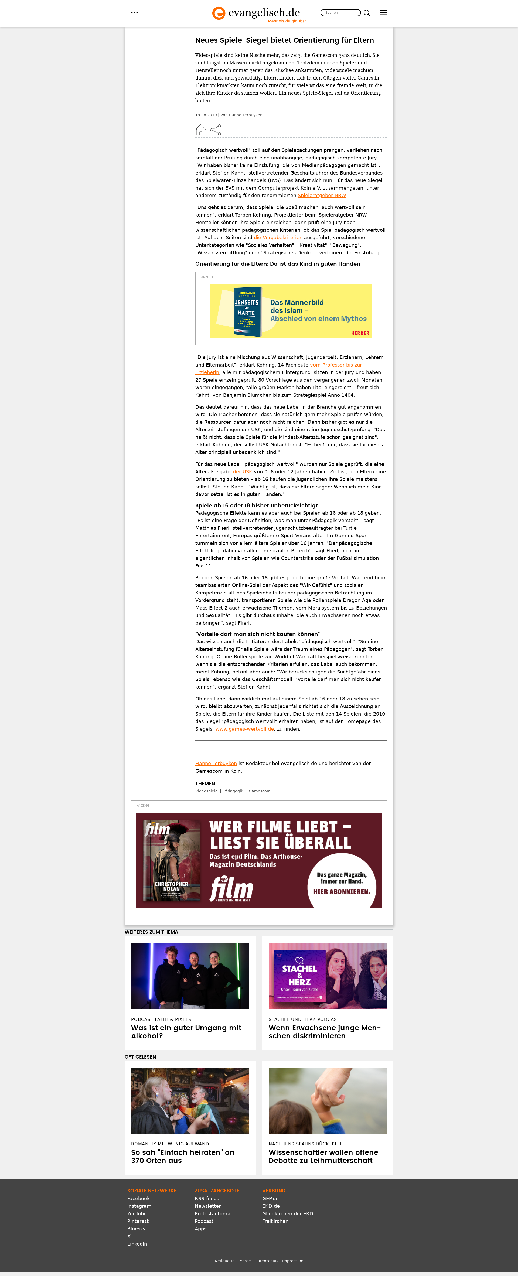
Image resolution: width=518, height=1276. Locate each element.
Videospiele (206, 791)
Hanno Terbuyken (216, 763)
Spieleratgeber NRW (322, 195)
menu (134, 12)
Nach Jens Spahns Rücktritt (305, 1144)
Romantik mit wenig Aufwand (170, 1144)
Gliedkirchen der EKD (287, 1213)
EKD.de (271, 1206)
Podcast (204, 1221)
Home (200, 129)
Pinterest (138, 1221)
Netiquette (225, 1261)
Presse (244, 1261)
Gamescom (260, 791)
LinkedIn (137, 1244)
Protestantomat (213, 1213)
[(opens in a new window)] (291, 311)
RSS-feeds (207, 1198)
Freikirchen (275, 1221)
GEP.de (270, 1198)
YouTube (137, 1213)
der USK (242, 471)
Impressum (293, 1261)
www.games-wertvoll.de (245, 729)
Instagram (139, 1206)
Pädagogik (233, 791)
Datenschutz (266, 1261)
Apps (200, 1228)
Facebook (138, 1198)
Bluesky (136, 1228)
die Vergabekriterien (278, 237)
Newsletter (208, 1206)
